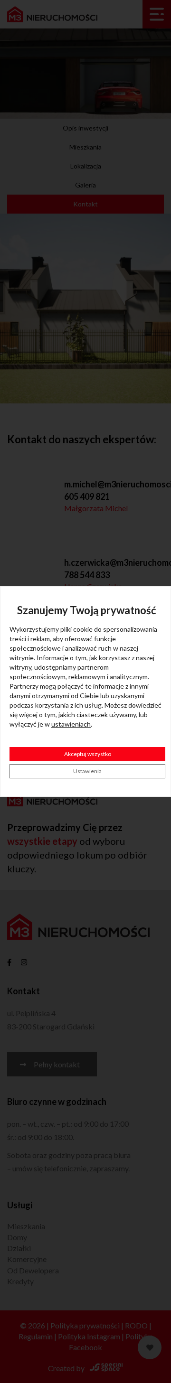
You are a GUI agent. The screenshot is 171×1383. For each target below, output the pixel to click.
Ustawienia (87, 771)
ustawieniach (71, 724)
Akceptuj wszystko (87, 753)
